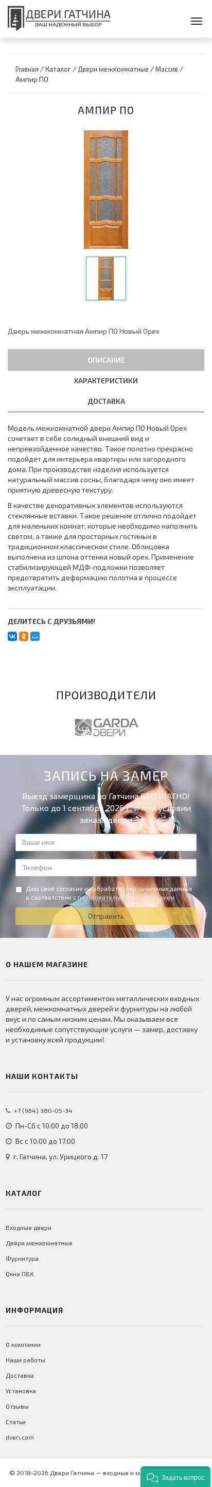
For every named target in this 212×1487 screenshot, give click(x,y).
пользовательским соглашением (126, 897)
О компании (23, 1344)
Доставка (106, 401)
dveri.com (20, 1437)
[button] (175, 1476)
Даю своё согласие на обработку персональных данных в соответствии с (109, 893)
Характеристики (106, 380)
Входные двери (28, 1227)
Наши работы (25, 1359)
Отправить (106, 915)
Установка (21, 1390)
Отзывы (17, 1406)
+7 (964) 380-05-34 (43, 1110)
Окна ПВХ (19, 1273)
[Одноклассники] (23, 636)
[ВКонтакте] (12, 636)
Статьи (16, 1421)
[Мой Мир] (35, 636)
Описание (106, 360)
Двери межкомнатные (39, 1242)
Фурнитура (22, 1258)
